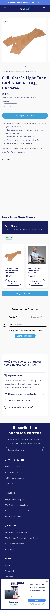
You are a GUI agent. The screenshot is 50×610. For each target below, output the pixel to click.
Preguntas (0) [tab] (36, 317)
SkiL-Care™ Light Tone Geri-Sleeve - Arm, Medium (11, 270)
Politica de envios (12, 466)
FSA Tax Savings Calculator (17, 505)
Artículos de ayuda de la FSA (17, 511)
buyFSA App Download (14, 544)
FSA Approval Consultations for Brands (22, 538)
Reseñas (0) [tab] (13, 317)
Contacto (9, 483)
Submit (37, 600)
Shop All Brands (11, 549)
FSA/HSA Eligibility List (15, 499)
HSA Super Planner (13, 516)
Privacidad (9, 571)
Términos (9, 577)
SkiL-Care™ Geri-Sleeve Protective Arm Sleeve (35, 270)
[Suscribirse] (42, 450)
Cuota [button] (7, 160)
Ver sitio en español (13, 472)
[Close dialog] (47, 581)
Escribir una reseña (25, 336)
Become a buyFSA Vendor (16, 532)
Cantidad (5, 101)
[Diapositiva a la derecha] (30, 67)
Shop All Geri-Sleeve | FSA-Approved (19, 71)
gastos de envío (9, 97)
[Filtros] (4, 324)
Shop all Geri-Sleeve (25, 294)
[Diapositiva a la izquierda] (19, 67)
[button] (5, 8)
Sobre (7, 565)
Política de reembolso (14, 478)
